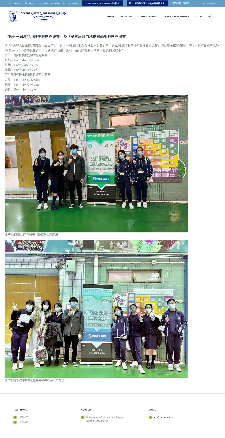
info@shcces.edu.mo (164, 417)
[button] (210, 16)
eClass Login (212, 3)
